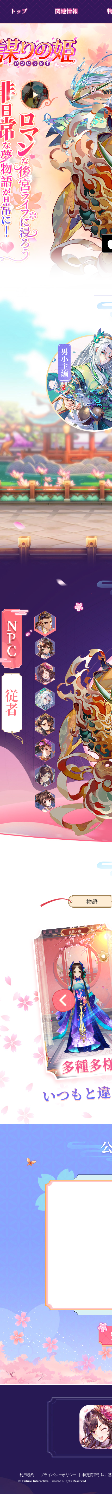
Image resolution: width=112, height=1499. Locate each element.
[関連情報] (66, 10)
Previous (64, 1000)
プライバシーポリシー (58, 1475)
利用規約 (27, 1475)
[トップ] (19, 10)
